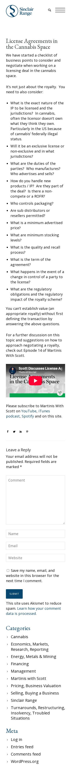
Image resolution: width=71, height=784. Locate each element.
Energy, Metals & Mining (33, 656)
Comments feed (26, 754)
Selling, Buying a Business (35, 693)
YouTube (28, 411)
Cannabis (19, 636)
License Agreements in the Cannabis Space (32, 44)
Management (23, 671)
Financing (20, 663)
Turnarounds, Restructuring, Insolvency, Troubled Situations (38, 713)
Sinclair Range (24, 700)
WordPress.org (25, 761)
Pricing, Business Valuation (36, 685)
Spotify (28, 416)
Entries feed (22, 746)
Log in (16, 739)
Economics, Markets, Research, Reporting (30, 646)
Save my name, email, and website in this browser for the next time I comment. (32, 575)
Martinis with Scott (28, 678)
